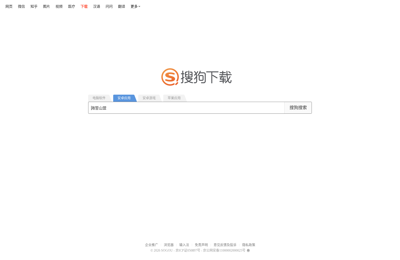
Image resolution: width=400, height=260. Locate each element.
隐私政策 (248, 245)
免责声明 (201, 245)
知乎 (34, 6)
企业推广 (151, 245)
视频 (59, 6)
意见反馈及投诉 (225, 245)
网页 (9, 6)
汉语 (96, 6)
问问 (109, 6)
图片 (46, 6)
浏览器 (169, 245)
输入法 (184, 245)
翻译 (121, 6)
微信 (21, 6)
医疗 (71, 6)
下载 (84, 6)
